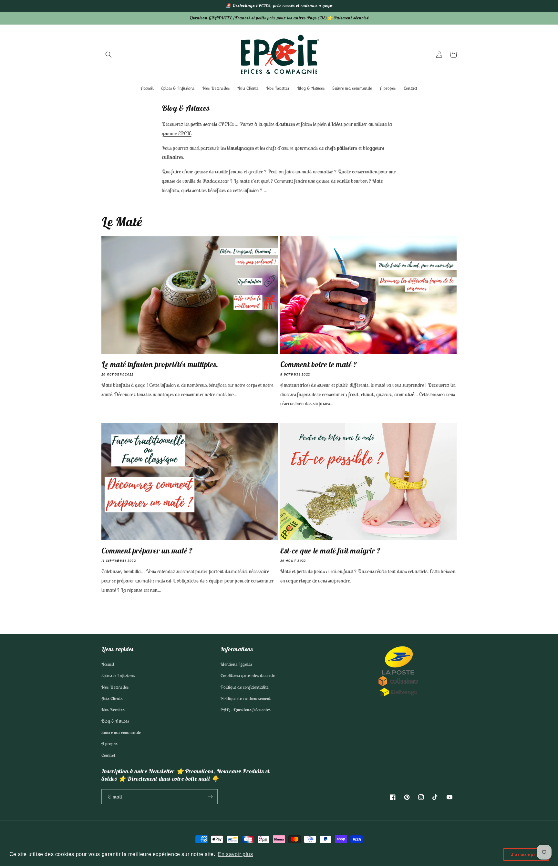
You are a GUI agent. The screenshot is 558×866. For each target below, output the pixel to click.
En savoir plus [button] (235, 854)
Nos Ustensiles (115, 687)
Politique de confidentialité (244, 687)
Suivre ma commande (121, 732)
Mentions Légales (236, 664)
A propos (109, 744)
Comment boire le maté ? (318, 364)
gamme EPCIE (176, 133)
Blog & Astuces (115, 721)
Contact (108, 755)
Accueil (107, 664)
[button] (108, 54)
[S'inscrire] (210, 796)
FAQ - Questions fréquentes (246, 710)
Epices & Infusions (118, 675)
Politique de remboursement (246, 698)
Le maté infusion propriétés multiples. (160, 364)
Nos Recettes (112, 710)
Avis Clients (111, 698)
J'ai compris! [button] (526, 854)
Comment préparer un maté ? (146, 550)
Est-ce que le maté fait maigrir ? (330, 550)
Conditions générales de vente (247, 675)
